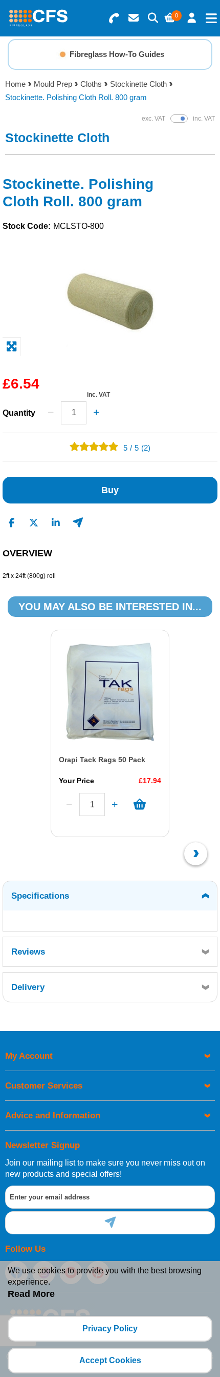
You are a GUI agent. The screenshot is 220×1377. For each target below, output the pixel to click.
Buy (110, 490)
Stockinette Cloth (138, 84)
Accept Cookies (110, 1360)
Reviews (28, 952)
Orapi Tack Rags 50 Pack (102, 759)
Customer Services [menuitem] (43, 1086)
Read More (31, 1294)
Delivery (28, 987)
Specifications (40, 896)
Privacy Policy (110, 1328)
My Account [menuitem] (29, 1056)
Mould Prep (53, 84)
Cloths (91, 84)
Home (15, 84)
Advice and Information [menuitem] (52, 1115)
